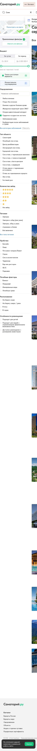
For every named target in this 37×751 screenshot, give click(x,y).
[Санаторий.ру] (11, 4)
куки (15, 742)
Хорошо (29, 744)
